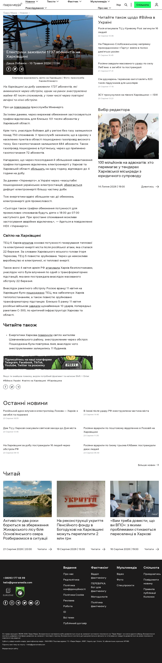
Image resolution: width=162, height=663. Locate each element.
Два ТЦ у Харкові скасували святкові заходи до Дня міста (39, 428)
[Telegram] (21, 69)
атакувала (53, 267)
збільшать (38, 168)
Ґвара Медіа (10, 13)
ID (64, 612)
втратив (27, 242)
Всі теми (68, 617)
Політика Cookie (73, 594)
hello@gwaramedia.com (17, 582)
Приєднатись (152, 574)
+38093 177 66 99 (14, 578)
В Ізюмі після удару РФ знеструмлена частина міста (117, 410)
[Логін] (156, 5)
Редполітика (71, 579)
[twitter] (24, 602)
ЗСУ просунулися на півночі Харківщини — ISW (128, 94)
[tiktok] (37, 602)
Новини (24, 13)
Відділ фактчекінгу (98, 576)
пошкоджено (35, 292)
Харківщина (55, 380)
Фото (120, 579)
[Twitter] (15, 69)
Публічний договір (75, 623)
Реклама (68, 600)
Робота (67, 606)
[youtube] (30, 602)
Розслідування (34, 8)
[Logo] (12, 5)
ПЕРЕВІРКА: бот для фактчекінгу (98, 587)
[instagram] (11, 602)
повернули (45, 335)
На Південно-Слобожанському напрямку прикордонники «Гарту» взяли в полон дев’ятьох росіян (124, 48)
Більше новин (146, 465)
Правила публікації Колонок (149, 593)
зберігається (73, 184)
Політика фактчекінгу (98, 604)
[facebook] (5, 602)
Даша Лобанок (17, 63)
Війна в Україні (13, 380)
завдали (34, 306)
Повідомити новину (151, 581)
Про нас (103, 8)
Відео (120, 574)
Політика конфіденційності (74, 587)
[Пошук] (126, 4)
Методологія (99, 596)
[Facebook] (8, 69)
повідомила (22, 107)
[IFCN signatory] (20, 592)
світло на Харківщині (34, 380)
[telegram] (18, 602)
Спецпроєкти (125, 585)
